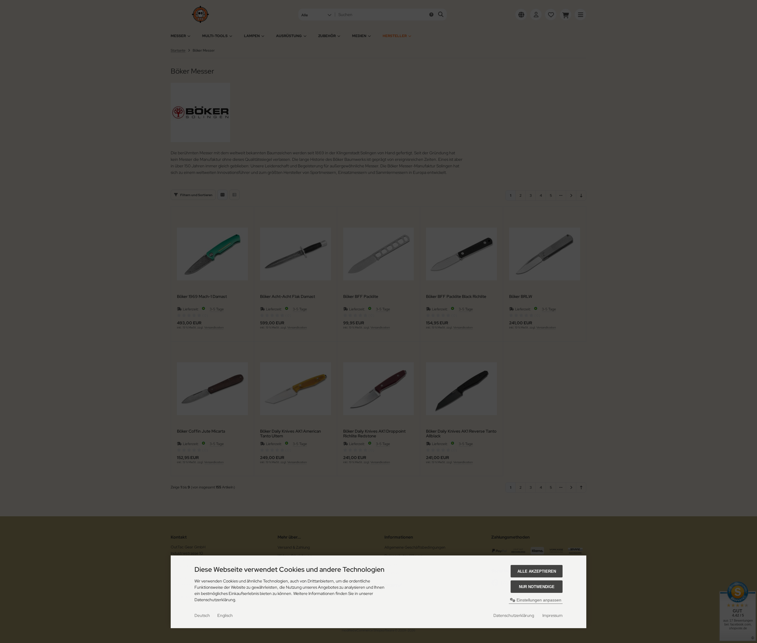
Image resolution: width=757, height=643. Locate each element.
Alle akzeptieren (536, 571)
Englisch (225, 615)
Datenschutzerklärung (513, 615)
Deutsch (202, 615)
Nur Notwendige (537, 587)
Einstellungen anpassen (538, 600)
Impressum (552, 615)
